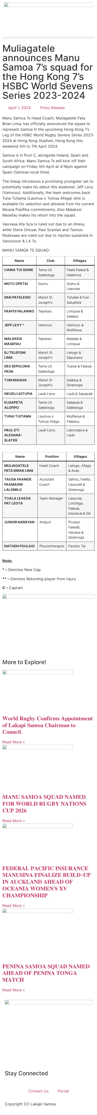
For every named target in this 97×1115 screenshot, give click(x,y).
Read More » (13, 742)
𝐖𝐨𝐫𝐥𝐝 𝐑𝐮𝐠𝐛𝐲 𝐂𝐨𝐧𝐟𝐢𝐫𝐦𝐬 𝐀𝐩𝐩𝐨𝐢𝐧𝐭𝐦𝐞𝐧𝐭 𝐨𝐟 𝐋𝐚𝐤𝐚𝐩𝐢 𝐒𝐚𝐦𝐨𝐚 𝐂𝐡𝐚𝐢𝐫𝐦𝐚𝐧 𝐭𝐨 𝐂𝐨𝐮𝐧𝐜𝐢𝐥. (47, 725)
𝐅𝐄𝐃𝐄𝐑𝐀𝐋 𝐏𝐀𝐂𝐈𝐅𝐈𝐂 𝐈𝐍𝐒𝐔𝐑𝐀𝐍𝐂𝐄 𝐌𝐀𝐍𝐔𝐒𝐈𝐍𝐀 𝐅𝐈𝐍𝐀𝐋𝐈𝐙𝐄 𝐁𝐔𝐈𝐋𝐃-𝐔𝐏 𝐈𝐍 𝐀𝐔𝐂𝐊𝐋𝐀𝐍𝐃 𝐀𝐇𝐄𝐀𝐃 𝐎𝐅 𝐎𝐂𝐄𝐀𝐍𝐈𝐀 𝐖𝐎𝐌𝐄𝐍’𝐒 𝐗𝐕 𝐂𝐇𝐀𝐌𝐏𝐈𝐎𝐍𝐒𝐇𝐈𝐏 (46, 882)
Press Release (52, 107)
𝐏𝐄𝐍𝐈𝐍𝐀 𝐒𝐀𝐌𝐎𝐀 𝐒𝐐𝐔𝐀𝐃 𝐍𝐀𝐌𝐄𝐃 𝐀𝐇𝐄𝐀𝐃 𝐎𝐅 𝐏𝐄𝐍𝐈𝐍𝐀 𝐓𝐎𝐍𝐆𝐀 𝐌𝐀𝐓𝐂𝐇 (46, 973)
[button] (48, 37)
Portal (63, 1091)
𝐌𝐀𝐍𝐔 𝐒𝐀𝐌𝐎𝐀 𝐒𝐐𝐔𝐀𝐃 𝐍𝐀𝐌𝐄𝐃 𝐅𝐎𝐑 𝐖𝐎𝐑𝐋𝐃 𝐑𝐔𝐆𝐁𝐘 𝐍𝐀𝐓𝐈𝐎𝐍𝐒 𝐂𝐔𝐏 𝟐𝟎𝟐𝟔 (44, 803)
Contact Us (38, 1091)
